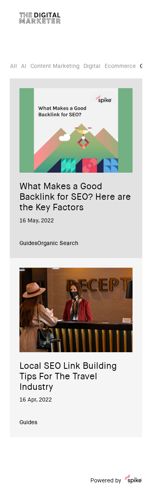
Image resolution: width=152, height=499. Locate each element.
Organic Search (57, 244)
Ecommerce (120, 67)
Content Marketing (54, 67)
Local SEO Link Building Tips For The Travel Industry (68, 377)
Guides (28, 244)
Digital (92, 67)
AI (23, 67)
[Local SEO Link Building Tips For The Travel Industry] (76, 310)
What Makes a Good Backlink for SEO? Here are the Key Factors (75, 198)
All (13, 67)
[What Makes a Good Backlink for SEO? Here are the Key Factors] (76, 130)
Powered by (105, 481)
